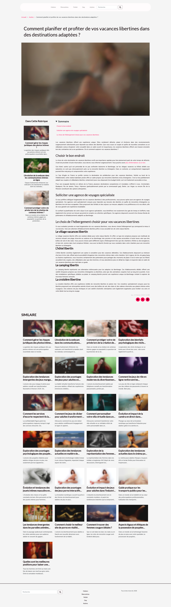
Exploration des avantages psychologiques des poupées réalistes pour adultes (37, 453)
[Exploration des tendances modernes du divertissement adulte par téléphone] (101, 365)
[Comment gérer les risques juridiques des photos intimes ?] (36, 133)
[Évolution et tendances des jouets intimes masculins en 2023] (37, 476)
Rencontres (64, 7)
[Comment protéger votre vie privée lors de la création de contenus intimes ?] (36, 198)
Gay (83, 7)
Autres (92, 7)
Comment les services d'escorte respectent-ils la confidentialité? (36, 416)
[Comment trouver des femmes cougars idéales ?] (101, 513)
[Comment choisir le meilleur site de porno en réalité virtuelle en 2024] (69, 513)
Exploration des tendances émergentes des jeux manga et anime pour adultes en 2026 (37, 381)
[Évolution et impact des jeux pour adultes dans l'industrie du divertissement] (101, 476)
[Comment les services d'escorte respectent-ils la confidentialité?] (37, 402)
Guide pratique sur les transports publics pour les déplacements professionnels (133, 490)
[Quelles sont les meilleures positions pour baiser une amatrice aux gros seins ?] (37, 550)
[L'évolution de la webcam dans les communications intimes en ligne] (36, 165)
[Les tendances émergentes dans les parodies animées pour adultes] (37, 513)
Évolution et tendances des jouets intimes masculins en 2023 (36, 490)
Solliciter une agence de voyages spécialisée (72, 130)
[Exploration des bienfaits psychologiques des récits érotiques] (133, 328)
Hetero (53, 7)
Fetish (75, 7)
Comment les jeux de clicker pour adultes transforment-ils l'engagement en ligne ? (68, 416)
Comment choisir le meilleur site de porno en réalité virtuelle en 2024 (69, 527)
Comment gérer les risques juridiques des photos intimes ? (36, 145)
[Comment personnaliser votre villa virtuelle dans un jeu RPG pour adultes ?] (101, 402)
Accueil (23, 17)
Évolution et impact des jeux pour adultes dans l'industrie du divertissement (101, 490)
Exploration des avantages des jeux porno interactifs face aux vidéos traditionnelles (68, 492)
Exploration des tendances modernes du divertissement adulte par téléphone (101, 379)
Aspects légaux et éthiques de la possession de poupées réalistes (133, 527)
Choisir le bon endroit (64, 126)
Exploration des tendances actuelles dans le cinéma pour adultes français (133, 453)
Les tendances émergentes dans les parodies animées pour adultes (36, 527)
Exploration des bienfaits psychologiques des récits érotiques (131, 342)
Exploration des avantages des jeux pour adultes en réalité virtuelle (68, 379)
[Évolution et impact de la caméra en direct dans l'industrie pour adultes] (133, 402)
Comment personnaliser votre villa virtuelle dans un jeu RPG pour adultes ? (100, 416)
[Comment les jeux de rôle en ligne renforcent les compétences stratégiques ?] (133, 365)
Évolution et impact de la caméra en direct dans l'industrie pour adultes (131, 416)
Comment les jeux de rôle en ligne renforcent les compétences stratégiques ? (132, 379)
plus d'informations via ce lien (135, 163)
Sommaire (63, 121)
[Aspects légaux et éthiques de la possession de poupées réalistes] (133, 513)
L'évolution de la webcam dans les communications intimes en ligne (36, 177)
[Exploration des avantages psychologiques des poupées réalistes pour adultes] (37, 439)
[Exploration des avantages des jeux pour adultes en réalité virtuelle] (69, 365)
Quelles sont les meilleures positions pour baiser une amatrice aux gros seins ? (36, 564)
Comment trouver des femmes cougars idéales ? (99, 526)
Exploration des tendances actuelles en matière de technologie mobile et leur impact (68, 455)
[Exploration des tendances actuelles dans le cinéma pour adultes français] (133, 439)
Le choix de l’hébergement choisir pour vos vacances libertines (78, 135)
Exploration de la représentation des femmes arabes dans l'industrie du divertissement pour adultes (101, 455)
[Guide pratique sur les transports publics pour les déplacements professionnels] (133, 476)
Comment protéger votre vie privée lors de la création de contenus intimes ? (36, 210)
